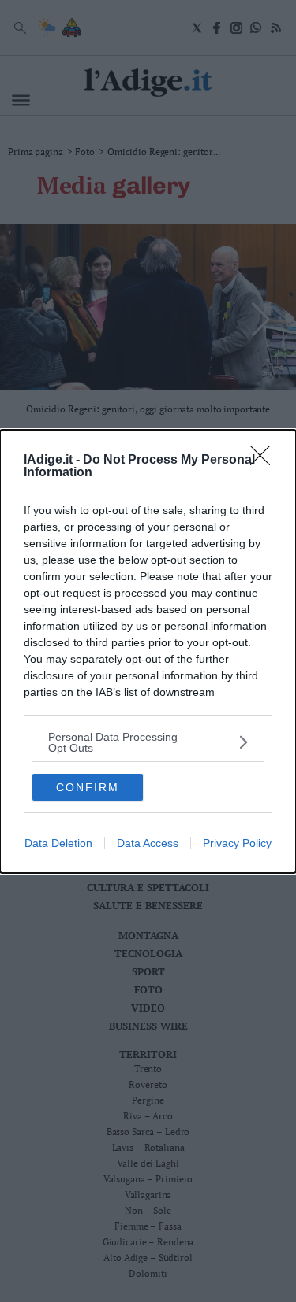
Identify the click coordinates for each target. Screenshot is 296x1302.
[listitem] (148, 742)
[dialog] (148, 651)
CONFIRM (87, 787)
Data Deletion (58, 843)
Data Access (147, 843)
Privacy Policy (237, 843)
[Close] (265, 460)
